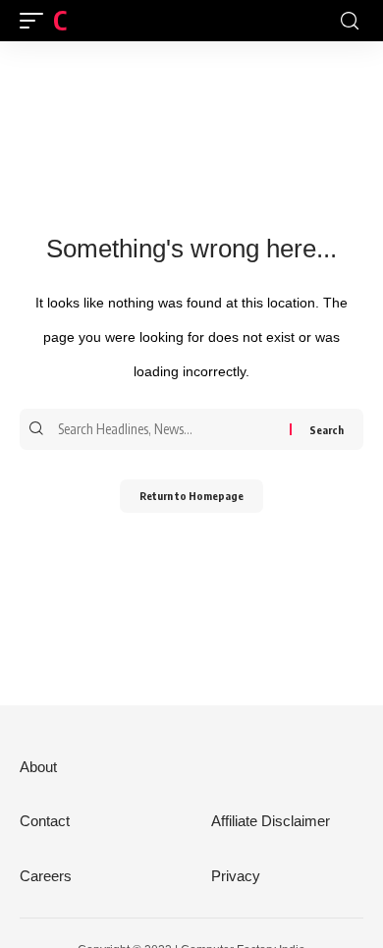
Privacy (235, 875)
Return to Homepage (191, 495)
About (38, 766)
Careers (46, 875)
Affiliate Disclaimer (270, 820)
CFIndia (92, 20)
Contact (45, 820)
